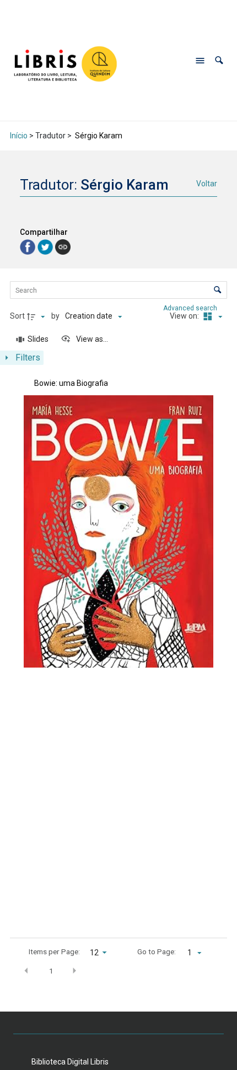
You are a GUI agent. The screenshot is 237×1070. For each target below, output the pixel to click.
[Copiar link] (63, 247)
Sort (17, 315)
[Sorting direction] (37, 316)
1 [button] (51, 970)
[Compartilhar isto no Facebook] (28, 246)
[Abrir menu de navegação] (200, 60)
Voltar (206, 183)
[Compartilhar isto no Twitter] (46, 246)
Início (19, 135)
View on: (185, 315)
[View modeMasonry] (211, 316)
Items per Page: (54, 951)
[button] (219, 60)
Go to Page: (156, 951)
